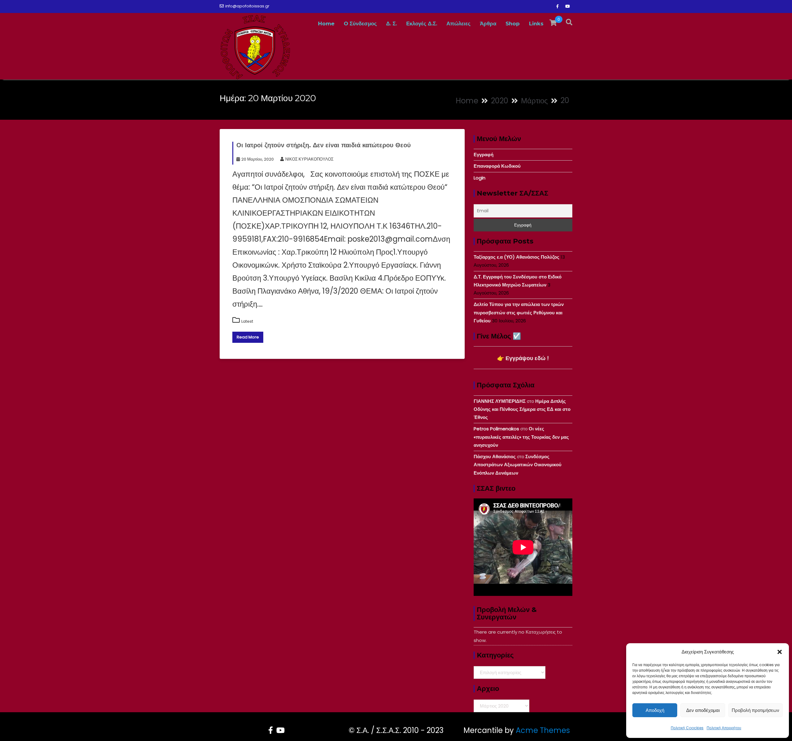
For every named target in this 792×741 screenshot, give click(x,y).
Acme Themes (543, 730)
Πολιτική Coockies (687, 727)
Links (536, 23)
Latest (247, 321)
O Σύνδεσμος (360, 23)
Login (479, 177)
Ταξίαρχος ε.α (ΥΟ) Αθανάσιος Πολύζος (516, 257)
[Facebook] (557, 6)
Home (326, 23)
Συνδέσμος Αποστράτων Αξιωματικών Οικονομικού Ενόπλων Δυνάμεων (518, 464)
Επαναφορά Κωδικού (497, 166)
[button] (780, 652)
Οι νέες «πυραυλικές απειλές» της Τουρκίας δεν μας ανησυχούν (521, 436)
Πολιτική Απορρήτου (724, 727)
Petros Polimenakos (496, 428)
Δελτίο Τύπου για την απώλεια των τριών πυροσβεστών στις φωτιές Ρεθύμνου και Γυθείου (519, 312)
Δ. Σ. (391, 23)
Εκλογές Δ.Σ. (421, 23)
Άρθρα (488, 23)
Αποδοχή (655, 710)
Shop (513, 23)
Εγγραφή (483, 154)
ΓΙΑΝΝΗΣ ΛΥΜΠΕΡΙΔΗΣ (500, 401)
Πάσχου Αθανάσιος (495, 456)
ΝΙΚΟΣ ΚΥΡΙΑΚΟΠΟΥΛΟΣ (309, 159)
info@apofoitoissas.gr (247, 6)
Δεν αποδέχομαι (703, 710)
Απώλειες (458, 23)
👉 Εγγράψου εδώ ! (523, 358)
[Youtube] (567, 6)
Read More (248, 337)
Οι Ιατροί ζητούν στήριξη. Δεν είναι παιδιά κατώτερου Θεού (323, 145)
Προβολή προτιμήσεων (755, 710)
